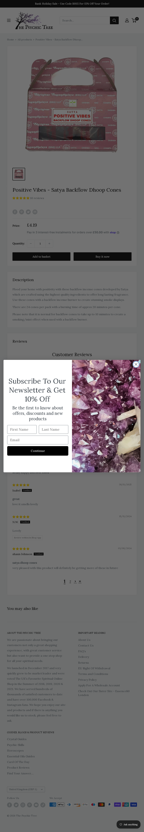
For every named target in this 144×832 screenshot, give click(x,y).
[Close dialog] (136, 364)
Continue (38, 451)
